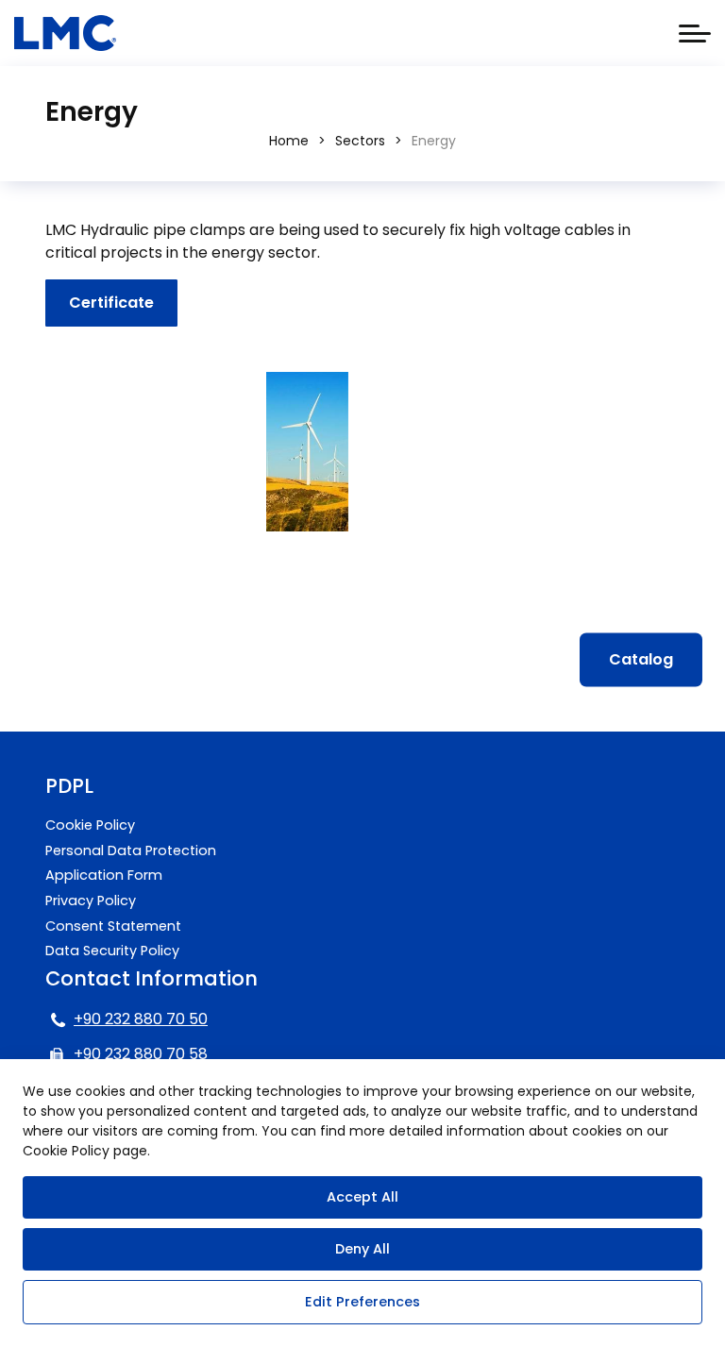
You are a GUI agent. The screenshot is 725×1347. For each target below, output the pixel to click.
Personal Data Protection (130, 850)
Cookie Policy (90, 825)
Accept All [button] (362, 1196)
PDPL (69, 786)
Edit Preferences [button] (362, 1301)
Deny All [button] (362, 1248)
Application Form (103, 875)
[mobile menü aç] (695, 33)
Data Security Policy (112, 950)
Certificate (111, 302)
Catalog (641, 659)
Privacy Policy (90, 900)
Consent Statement (113, 926)
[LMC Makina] (65, 33)
